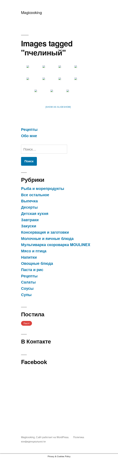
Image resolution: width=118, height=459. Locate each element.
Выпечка (29, 201)
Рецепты (29, 129)
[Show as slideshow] (58, 106)
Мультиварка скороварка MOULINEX (55, 244)
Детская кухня (34, 213)
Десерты (29, 207)
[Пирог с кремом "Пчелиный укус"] (34, 71)
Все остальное (35, 194)
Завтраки (30, 219)
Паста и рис (32, 269)
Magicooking (31, 12)
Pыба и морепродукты (42, 188)
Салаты (28, 282)
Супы (26, 294)
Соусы (27, 288)
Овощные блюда (37, 263)
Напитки (29, 257)
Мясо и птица (33, 251)
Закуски (28, 226)
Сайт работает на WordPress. (53, 437)
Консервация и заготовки (45, 232)
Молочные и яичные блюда (47, 238)
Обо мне (29, 135)
